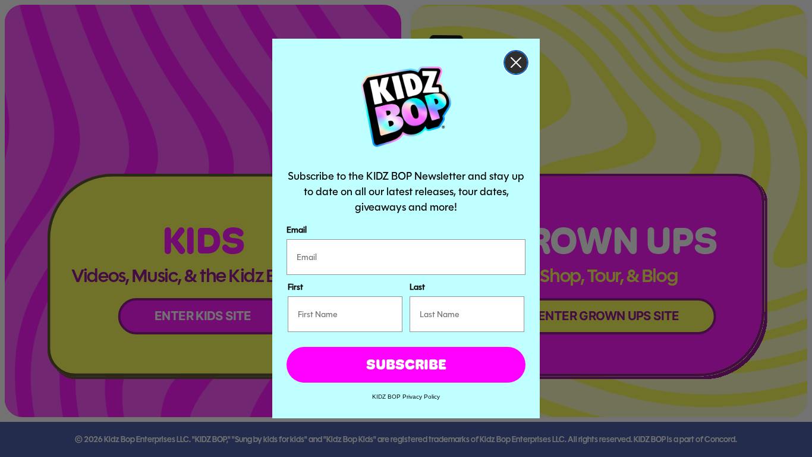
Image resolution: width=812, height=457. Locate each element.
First (295, 287)
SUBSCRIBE (406, 364)
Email (297, 230)
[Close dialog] (516, 62)
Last (417, 287)
